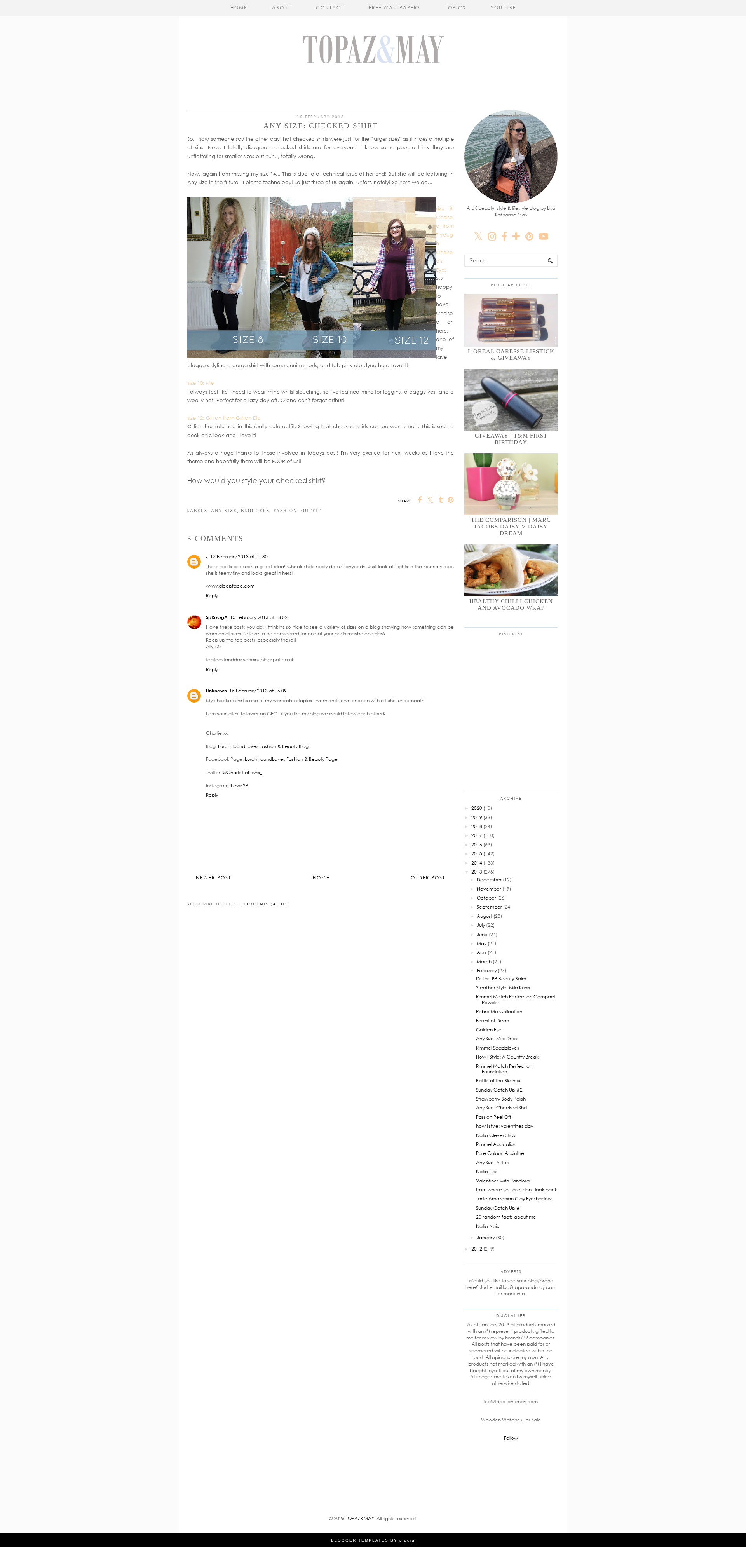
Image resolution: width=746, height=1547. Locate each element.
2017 (476, 835)
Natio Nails (487, 1226)
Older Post (428, 878)
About (281, 7)
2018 (476, 826)
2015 (476, 853)
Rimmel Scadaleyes (497, 1048)
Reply (212, 595)
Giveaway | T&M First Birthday (511, 439)
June (482, 934)
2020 (476, 808)
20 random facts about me (506, 1217)
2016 (476, 845)
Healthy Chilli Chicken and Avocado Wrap (511, 604)
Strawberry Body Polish (501, 1099)
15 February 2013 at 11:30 (239, 557)
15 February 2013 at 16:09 (258, 691)
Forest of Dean (492, 1021)
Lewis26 (239, 785)
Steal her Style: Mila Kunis (503, 988)
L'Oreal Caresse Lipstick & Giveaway (511, 354)
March (484, 961)
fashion (285, 510)
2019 (476, 817)
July (481, 925)
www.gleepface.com (230, 586)
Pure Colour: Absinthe (500, 1153)
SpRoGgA (217, 617)
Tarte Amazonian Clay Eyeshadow (514, 1199)
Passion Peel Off (493, 1117)
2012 (476, 1249)
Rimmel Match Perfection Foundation (504, 1068)
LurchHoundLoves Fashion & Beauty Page (291, 759)
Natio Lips (486, 1171)
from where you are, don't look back (516, 1190)
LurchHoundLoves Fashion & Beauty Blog (263, 746)
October (486, 898)
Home (238, 7)
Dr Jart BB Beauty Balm (501, 979)
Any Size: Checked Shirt (502, 1108)
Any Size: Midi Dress (497, 1038)
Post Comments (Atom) (257, 904)
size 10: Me (200, 383)
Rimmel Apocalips (496, 1144)
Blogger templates (360, 1540)
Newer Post (213, 878)
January (486, 1237)
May (481, 943)
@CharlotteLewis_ (242, 772)
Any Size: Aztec (492, 1162)
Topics (455, 7)
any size (224, 510)
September (489, 907)
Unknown (216, 691)
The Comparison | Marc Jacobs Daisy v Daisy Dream (511, 526)
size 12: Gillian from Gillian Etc (223, 418)
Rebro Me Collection (499, 1011)
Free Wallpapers (394, 7)
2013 (476, 872)
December (489, 880)
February (487, 970)
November (489, 889)
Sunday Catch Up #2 (499, 1090)
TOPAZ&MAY (360, 1518)
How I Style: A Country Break (507, 1057)
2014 (476, 863)
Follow (511, 1438)
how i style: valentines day (504, 1126)
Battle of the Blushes (498, 1080)
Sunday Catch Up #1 (499, 1208)
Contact (330, 7)
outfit (311, 510)
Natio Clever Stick (496, 1135)
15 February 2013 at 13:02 (259, 617)
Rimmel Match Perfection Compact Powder (516, 999)
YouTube (503, 7)
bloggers (255, 510)
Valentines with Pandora (503, 1181)
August (484, 916)
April (481, 952)
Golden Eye (489, 1029)
